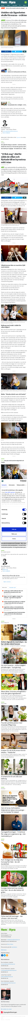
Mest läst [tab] (4, 587)
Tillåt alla (14, 529)
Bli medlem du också (6, 1009)
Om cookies (7, 1019)
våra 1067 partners (10, 492)
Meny (24, 5)
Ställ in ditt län (7, 582)
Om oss (2, 1019)
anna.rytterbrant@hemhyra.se (10, 131)
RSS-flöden (4, 950)
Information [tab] (12, 485)
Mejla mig (5, 569)
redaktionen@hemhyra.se (13, 939)
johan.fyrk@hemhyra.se (7, 976)
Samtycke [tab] (4, 485)
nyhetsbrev (14, 947)
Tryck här (19, 137)
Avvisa (14, 538)
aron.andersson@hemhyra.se (8, 983)
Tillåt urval (14, 534)
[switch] (24, 514)
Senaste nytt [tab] (12, 587)
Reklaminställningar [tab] (22, 485)
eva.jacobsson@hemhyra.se (8, 964)
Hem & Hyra (10, 944)
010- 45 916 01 (6, 133)
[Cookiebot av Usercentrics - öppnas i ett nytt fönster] (20, 481)
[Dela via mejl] (24, 52)
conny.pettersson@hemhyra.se (8, 970)
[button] (8, 5)
